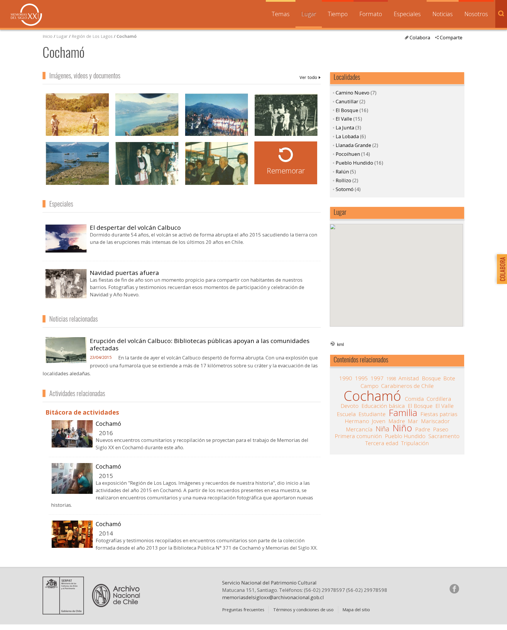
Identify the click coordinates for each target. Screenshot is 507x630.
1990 (345, 378)
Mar (413, 421)
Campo (369, 385)
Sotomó (345, 189)
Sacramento (443, 436)
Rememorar (286, 170)
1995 (361, 378)
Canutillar (347, 101)
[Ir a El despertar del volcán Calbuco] (66, 251)
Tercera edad (381, 443)
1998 (391, 378)
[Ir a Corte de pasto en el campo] (77, 117)
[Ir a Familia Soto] (146, 166)
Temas (281, 14)
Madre (396, 421)
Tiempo (338, 14)
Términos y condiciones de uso (303, 609)
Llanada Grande (353, 145)
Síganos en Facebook (454, 588)
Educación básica (383, 405)
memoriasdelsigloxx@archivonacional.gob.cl (273, 597)
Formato (370, 14)
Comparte (451, 37)
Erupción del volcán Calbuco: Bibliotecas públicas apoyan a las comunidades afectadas (200, 344)
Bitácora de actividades (82, 412)
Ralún (342, 171)
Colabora (420, 37)
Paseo (440, 429)
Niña (382, 429)
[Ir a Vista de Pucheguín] (146, 117)
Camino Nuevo (352, 92)
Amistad (408, 378)
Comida (414, 398)
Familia (403, 412)
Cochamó (126, 36)
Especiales (407, 14)
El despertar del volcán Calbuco (135, 227)
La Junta (345, 127)
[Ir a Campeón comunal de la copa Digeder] (216, 117)
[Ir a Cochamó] (72, 445)
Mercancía (359, 429)
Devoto (350, 405)
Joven (379, 421)
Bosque (431, 378)
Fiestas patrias (438, 414)
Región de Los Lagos (92, 36)
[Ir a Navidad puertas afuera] (66, 296)
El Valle (344, 118)
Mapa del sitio (356, 609)
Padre (422, 429)
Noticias (442, 14)
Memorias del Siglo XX (26, 14)
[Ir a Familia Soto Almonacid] (286, 117)
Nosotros (476, 14)
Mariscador (435, 421)
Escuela (346, 414)
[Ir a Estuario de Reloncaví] (77, 166)
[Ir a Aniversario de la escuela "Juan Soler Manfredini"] (216, 166)
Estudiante (372, 414)
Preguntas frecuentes (243, 609)
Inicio (48, 36)
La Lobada (347, 136)
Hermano (357, 421)
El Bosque (347, 110)
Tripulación (415, 443)
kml (340, 344)
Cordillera (439, 398)
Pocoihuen (348, 154)
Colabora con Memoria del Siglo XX (500, 269)
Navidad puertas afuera (124, 272)
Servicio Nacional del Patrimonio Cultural (269, 582)
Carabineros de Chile (407, 385)
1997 (377, 378)
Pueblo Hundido (354, 162)
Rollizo (343, 180)
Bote (449, 378)
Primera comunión (358, 436)
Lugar (308, 14)
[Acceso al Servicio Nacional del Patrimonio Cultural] (65, 612)
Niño (402, 428)
